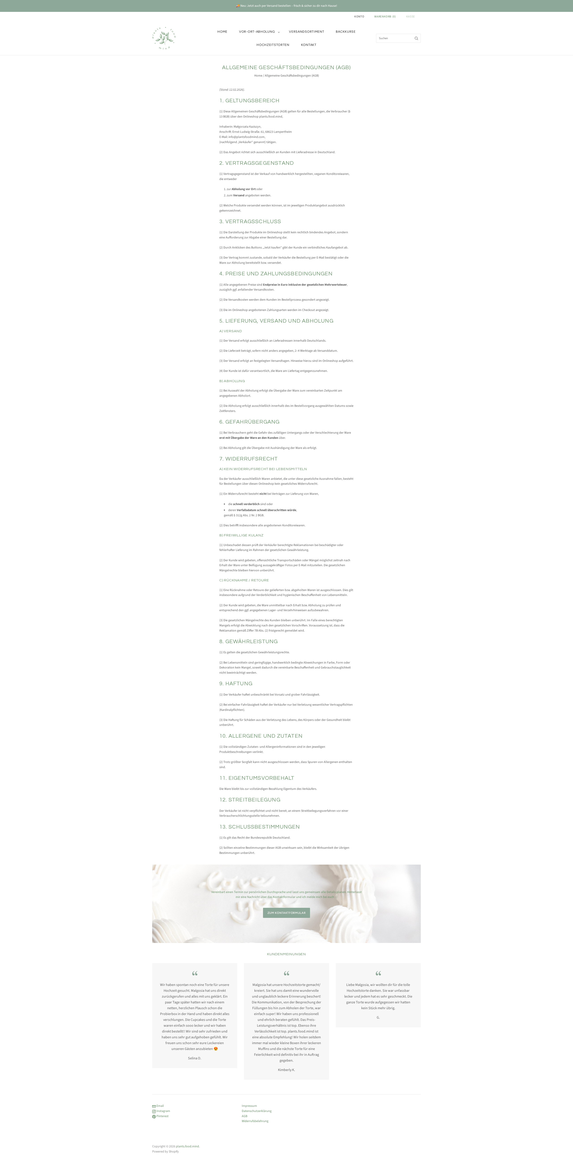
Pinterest (162, 1116)
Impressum (249, 1106)
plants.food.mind (187, 1146)
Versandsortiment (306, 32)
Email (160, 1106)
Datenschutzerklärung (257, 1111)
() (385, 17)
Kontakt (308, 45)
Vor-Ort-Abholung (257, 32)
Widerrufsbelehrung (255, 1121)
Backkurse (345, 32)
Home (222, 32)
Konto (359, 17)
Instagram (163, 1111)
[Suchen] (416, 38)
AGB (244, 1116)
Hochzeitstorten (273, 45)
